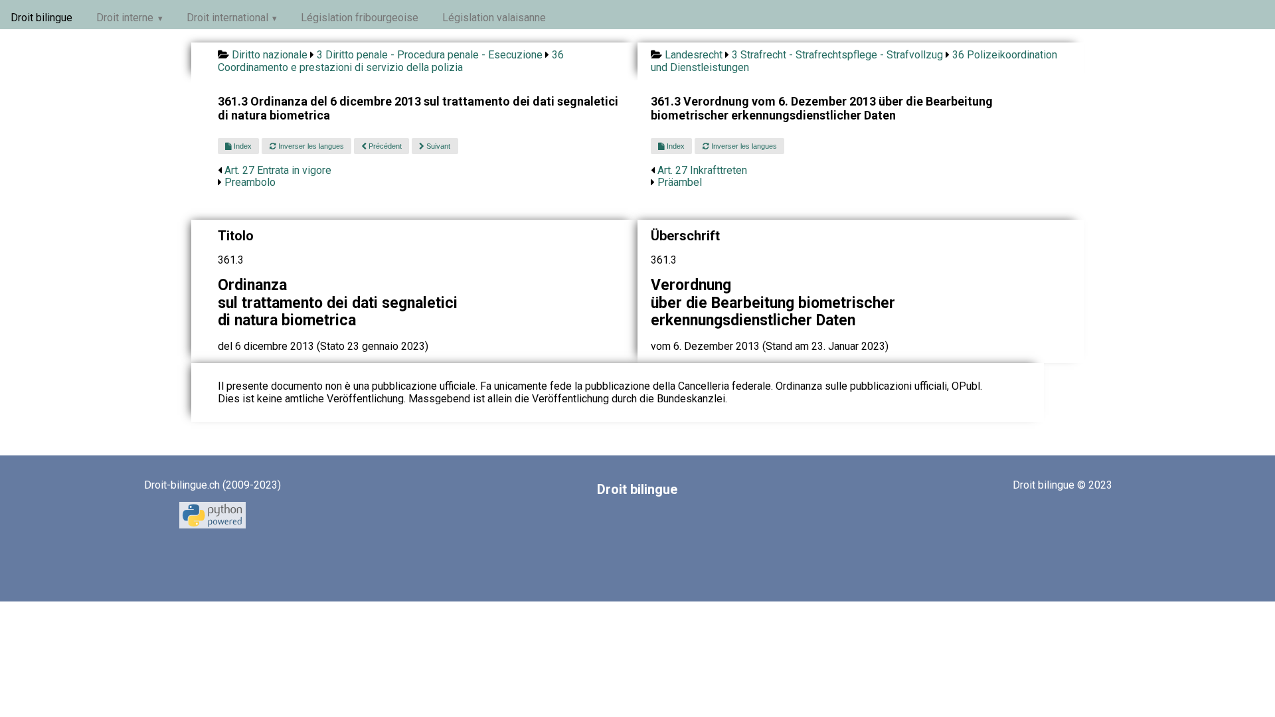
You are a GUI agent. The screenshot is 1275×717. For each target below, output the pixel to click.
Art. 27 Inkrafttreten (702, 170)
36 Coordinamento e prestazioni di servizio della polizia (391, 60)
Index (242, 146)
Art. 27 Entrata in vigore (277, 170)
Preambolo (250, 182)
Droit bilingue (41, 17)
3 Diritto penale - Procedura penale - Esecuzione (430, 54)
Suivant (437, 146)
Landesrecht (693, 54)
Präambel (679, 182)
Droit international (227, 17)
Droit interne (124, 17)
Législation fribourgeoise (359, 17)
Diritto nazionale (269, 54)
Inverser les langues (310, 146)
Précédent (384, 146)
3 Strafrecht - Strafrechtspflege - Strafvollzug (837, 54)
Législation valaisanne (494, 17)
